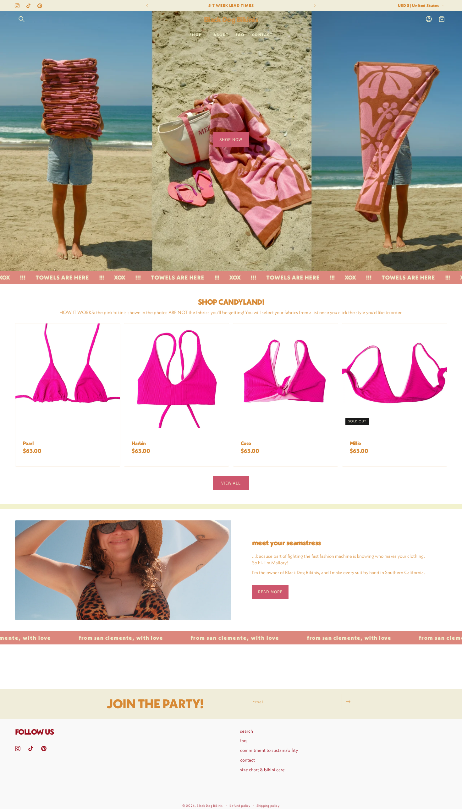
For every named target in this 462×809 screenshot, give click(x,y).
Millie (355, 443)
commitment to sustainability (269, 750)
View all (231, 483)
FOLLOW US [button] (34, 732)
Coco (246, 443)
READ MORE (270, 592)
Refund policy (239, 806)
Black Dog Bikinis (210, 806)
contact (247, 760)
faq (243, 741)
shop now (231, 139)
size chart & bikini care (262, 770)
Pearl (28, 443)
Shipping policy (268, 806)
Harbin (139, 443)
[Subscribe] (348, 701)
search (246, 731)
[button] (21, 19)
